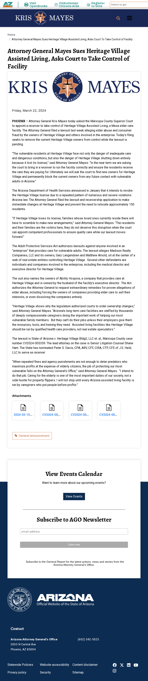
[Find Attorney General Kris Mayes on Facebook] (115, 665)
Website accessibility (54, 665)
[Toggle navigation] (136, 18)
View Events (74, 496)
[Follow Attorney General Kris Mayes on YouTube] (136, 665)
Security (45, 672)
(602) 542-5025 (88, 639)
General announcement (34, 436)
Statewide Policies (20, 665)
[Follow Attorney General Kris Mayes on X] (122, 665)
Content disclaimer (85, 665)
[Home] (36, 18)
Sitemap (78, 672)
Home (11, 34)
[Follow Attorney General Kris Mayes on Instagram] (114, 671)
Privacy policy (17, 672)
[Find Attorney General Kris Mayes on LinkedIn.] (128, 665)
